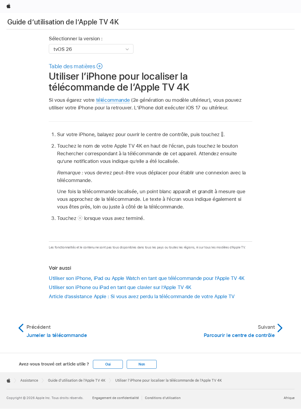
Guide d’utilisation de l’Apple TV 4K (63, 22)
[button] (76, 66)
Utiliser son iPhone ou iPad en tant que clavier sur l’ (120, 287)
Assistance (29, 380)
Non (141, 364)
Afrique (289, 398)
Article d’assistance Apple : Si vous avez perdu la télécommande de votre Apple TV (142, 296)
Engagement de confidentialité (115, 398)
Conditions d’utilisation (162, 398)
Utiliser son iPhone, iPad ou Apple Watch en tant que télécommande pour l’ (147, 278)
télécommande (113, 100)
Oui (108, 364)
